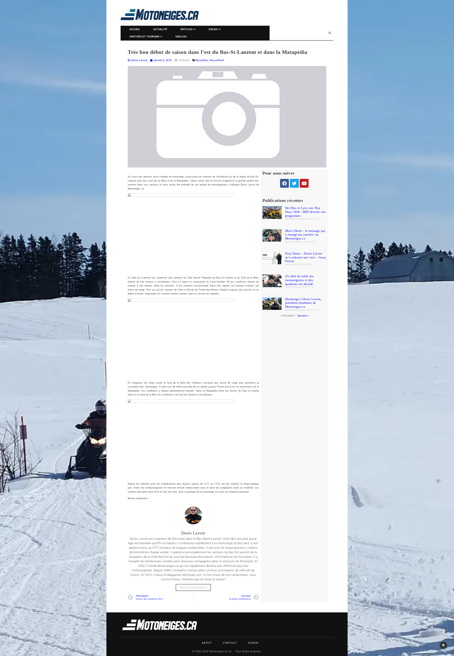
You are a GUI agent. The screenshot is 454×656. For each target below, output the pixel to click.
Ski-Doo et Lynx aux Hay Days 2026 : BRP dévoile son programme (305, 211)
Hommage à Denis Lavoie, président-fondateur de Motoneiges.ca (303, 302)
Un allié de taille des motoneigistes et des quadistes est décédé (299, 280)
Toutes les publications (193, 587)
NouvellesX (217, 60)
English (181, 36)
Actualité (160, 29)
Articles (186, 29)
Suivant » (303, 315)
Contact (230, 642)
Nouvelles (202, 60)
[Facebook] (284, 183)
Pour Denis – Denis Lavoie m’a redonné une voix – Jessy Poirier (305, 257)
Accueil (134, 29)
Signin (253, 642)
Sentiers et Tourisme (144, 36)
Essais (213, 29)
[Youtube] (304, 183)
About (207, 642)
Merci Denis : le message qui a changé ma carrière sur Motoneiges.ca (305, 234)
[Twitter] (294, 183)
